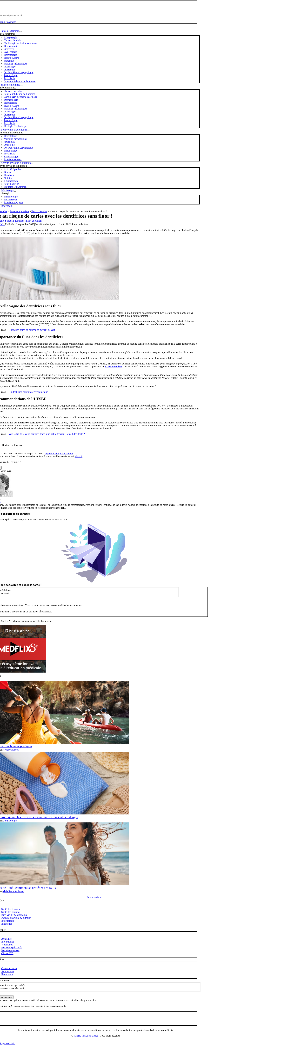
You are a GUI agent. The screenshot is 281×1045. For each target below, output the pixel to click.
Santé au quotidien (19, 211)
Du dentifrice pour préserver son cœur (28, 392)
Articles (12, 22)
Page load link (7, 1043)
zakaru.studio (106, 1041)
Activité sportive (11, 749)
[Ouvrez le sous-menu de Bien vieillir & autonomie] (28, 130)
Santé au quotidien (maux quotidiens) (24, 220)
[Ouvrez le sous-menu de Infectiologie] (15, 191)
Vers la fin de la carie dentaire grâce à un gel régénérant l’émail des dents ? (47, 434)
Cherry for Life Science (86, 1035)
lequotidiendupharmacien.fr (59, 453)
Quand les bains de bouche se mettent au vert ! (32, 329)
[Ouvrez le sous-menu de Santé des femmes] (20, 31)
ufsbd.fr (78, 456)
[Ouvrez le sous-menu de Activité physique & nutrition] (32, 163)
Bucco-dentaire (39, 211)
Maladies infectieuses (13, 891)
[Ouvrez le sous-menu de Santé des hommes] (21, 85)
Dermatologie (10, 820)
